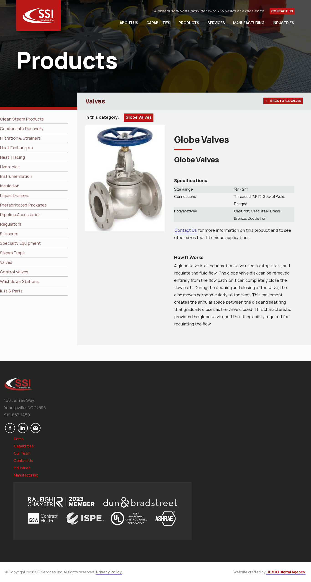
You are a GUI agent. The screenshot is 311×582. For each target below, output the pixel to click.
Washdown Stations (19, 281)
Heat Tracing (12, 157)
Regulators (10, 224)
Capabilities (158, 22)
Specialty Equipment (20, 243)
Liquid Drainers (14, 195)
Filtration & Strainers (20, 138)
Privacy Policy (109, 571)
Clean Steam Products (22, 119)
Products (188, 22)
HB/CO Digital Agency (286, 571)
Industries (283, 22)
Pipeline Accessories (20, 214)
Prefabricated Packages (23, 205)
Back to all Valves (285, 100)
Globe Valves (138, 117)
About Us (129, 22)
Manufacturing (249, 22)
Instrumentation (16, 176)
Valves (6, 262)
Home (19, 438)
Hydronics (10, 166)
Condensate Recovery (21, 128)
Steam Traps (12, 252)
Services (216, 22)
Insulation (9, 186)
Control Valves (14, 272)
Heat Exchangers (16, 147)
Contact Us (282, 11)
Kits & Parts (11, 291)
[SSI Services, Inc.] (38, 15)
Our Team (22, 453)
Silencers (9, 233)
